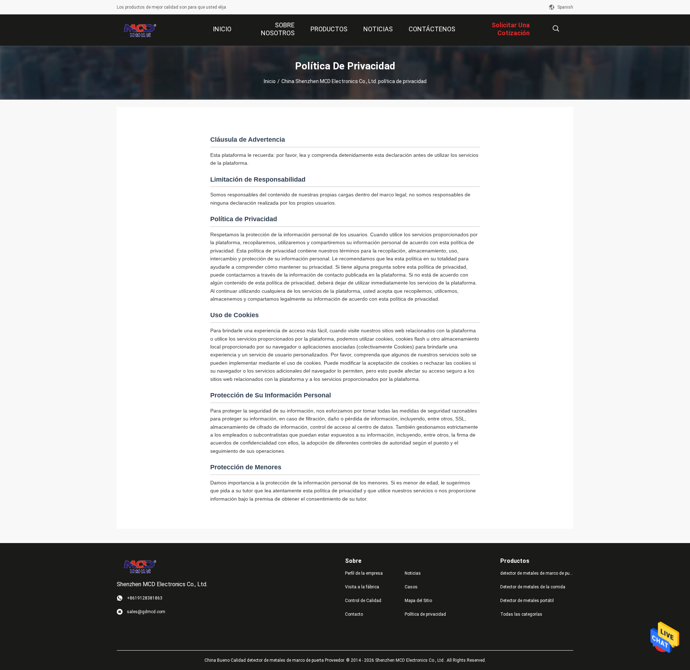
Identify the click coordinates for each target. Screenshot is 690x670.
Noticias (413, 573)
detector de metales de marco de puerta (536, 573)
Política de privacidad (425, 614)
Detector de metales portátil (527, 600)
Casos (411, 586)
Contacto (354, 614)
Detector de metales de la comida (532, 586)
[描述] (556, 28)
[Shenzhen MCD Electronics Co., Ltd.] (140, 30)
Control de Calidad (363, 600)
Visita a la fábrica (362, 586)
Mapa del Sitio (418, 600)
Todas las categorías (521, 614)
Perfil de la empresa (364, 573)
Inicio (270, 81)
